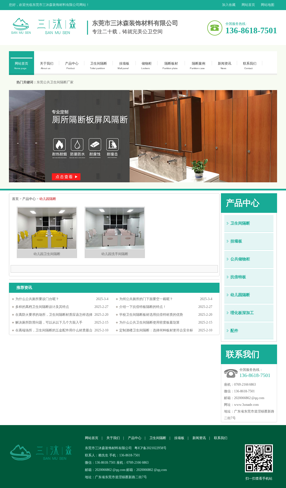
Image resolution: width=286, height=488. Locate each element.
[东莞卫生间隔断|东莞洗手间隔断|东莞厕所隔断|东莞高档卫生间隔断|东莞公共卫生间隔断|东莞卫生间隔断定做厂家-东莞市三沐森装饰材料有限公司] (48, 26)
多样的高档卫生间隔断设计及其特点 (42, 307)
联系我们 (249, 66)
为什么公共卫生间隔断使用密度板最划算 (149, 322)
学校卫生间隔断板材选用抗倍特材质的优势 (151, 315)
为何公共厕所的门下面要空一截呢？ (146, 299)
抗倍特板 (238, 277)
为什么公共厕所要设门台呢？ (37, 299)
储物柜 (146, 66)
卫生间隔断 (98, 66)
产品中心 (71, 66)
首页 (15, 199)
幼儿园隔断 (240, 295)
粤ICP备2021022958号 (150, 448)
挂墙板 (123, 66)
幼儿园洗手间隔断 (114, 254)
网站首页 (248, 5)
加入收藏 (228, 5)
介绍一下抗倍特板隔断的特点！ (142, 307)
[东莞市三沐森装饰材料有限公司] (45, 443)
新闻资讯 (224, 66)
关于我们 (46, 66)
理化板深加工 (242, 313)
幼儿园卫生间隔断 (47, 254)
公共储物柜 (240, 259)
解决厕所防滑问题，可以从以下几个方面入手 (48, 322)
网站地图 (267, 5)
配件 (234, 331)
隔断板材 (170, 66)
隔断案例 (197, 66)
